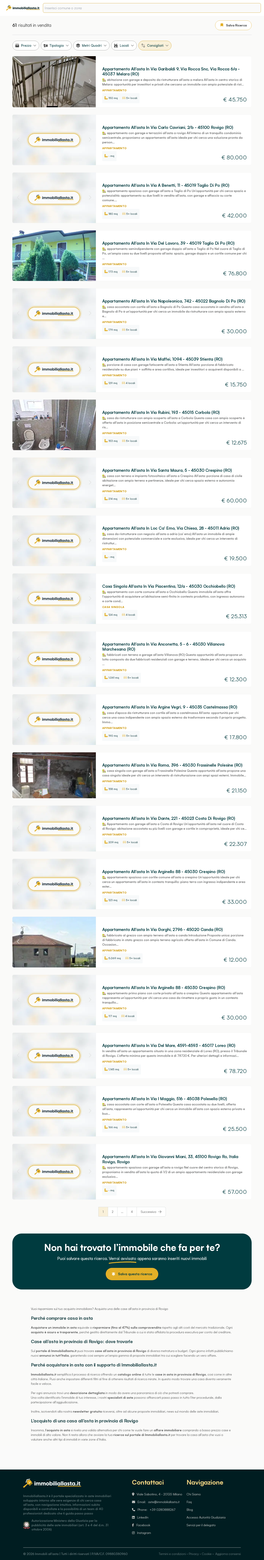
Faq (189, 1502)
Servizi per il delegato (201, 1525)
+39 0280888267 (162, 1510)
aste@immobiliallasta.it (164, 1502)
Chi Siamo (194, 1494)
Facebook (143, 1525)
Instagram (144, 1533)
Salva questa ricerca (135, 1274)
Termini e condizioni (172, 1554)
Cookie (207, 1554)
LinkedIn (142, 1517)
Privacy (194, 1554)
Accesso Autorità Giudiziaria (206, 1517)
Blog (190, 1510)
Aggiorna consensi (228, 1554)
